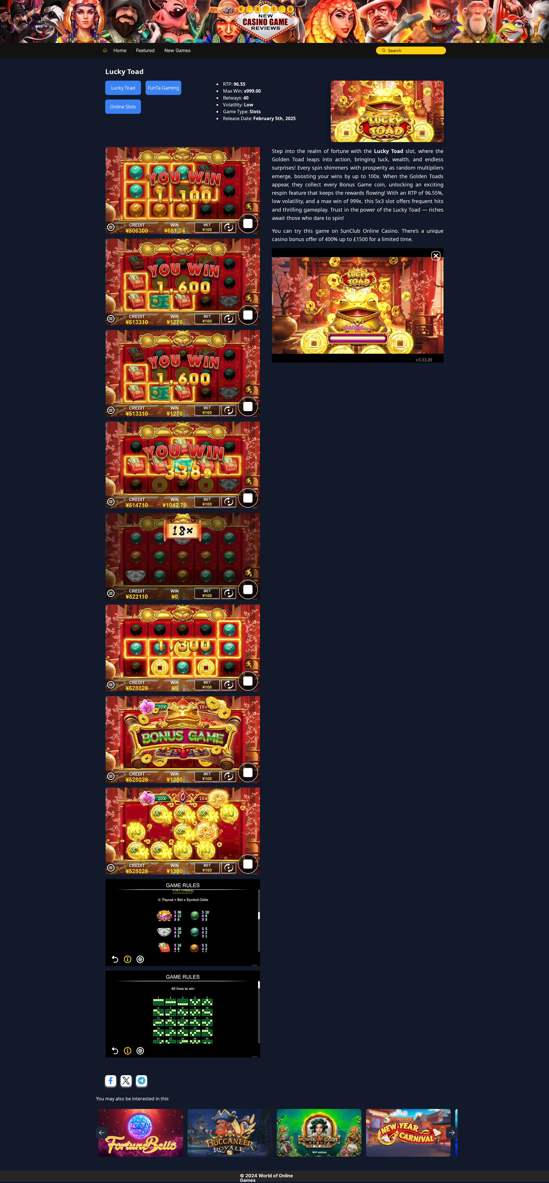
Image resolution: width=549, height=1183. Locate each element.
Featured (145, 50)
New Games (177, 50)
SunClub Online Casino (369, 230)
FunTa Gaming (163, 88)
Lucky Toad (123, 88)
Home (120, 50)
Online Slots (123, 107)
